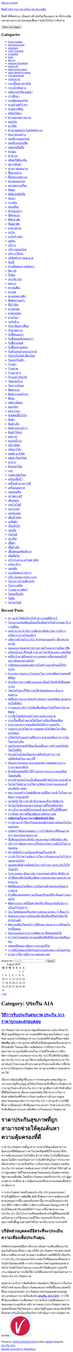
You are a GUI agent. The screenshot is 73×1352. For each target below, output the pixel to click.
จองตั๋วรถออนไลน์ (18, 138)
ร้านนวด (13, 368)
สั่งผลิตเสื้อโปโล (17, 415)
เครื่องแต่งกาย (16, 487)
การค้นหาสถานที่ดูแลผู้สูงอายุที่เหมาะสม (32, 813)
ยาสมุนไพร (14, 313)
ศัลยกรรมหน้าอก (18, 394)
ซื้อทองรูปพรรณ (17, 177)
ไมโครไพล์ (14, 602)
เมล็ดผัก (12, 521)
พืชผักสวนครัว (16, 300)
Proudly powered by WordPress (18, 1349)
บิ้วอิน (11, 274)
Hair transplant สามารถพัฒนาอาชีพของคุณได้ (34, 933)
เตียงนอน (13, 500)
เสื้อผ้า (11, 543)
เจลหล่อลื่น (14, 491)
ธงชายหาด (14, 228)
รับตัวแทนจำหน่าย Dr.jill (22, 351)
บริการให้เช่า (16, 253)
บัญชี (11, 262)
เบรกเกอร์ (14, 509)
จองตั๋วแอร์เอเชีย (18, 143)
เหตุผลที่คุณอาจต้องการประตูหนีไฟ (29, 945)
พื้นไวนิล (13, 304)
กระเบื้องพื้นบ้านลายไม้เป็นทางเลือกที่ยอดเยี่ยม (35, 720)
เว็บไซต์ (12, 534)
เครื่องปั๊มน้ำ (15, 479)
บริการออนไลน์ (17, 249)
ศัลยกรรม (14, 389)
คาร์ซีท (12, 126)
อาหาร (12, 462)
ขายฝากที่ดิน (15, 109)
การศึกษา (14, 96)
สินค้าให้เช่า (15, 432)
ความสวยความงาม (19, 117)
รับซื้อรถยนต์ (15, 343)
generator (13, 47)
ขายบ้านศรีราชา (18, 104)
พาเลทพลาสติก (17, 296)
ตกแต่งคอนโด (16, 181)
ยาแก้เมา (13, 317)
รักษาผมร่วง (15, 330)
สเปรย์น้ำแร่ (15, 440)
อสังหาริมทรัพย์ (17, 457)
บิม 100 (12, 270)
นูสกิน (11, 240)
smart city (13, 66)
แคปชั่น (12, 568)
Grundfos (13, 54)
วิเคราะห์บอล (16, 385)
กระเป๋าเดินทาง (17, 87)
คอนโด (12, 121)
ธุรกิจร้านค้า (15, 236)
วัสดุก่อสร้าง (15, 381)
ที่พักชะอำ (14, 215)
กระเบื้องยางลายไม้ (19, 83)
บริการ (12, 245)
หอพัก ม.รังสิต (16, 453)
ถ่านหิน (12, 202)
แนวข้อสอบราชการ (20, 572)
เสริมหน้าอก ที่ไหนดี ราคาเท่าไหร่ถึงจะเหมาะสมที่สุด (39, 652)
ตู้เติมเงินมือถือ (16, 194)
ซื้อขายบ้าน (15, 172)
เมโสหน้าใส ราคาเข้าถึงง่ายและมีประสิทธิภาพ (35, 801)
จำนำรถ (13, 155)
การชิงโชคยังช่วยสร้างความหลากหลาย (32, 716)
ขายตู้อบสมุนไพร (18, 100)
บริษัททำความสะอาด (20, 257)
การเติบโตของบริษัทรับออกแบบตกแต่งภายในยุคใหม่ (39, 950)
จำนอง (12, 151)
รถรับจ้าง (13, 321)
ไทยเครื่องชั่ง (15, 594)
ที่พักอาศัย (14, 219)
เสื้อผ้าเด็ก (14, 547)
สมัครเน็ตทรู (15, 402)
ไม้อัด (11, 598)
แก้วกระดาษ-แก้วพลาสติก (23, 560)
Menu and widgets (12, 27)
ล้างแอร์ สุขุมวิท (17, 377)
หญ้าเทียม (14, 445)
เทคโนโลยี (14, 504)
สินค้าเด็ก (13, 423)
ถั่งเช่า (11, 198)
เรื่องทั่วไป (14, 526)
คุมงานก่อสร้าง (17, 134)
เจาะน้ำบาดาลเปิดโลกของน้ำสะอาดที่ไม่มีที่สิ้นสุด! (37, 809)
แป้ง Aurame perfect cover (22, 577)
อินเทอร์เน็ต (15, 466)
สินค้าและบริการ (18, 428)
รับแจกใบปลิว (16, 360)
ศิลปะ (11, 398)
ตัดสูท (11, 189)
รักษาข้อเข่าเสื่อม (18, 326)
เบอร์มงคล (14, 513)
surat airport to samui (19, 72)
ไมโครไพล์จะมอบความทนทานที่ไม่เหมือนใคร (35, 805)
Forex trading (15, 41)
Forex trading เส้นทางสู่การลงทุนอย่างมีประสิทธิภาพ (38, 873)
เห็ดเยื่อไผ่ (14, 555)
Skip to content (9, 2)
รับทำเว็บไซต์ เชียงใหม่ (21, 355)
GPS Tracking (15, 51)
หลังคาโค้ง (14, 449)
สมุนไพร (13, 406)
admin (48, 1341)
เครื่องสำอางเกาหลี (19, 483)
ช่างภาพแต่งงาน (18, 168)
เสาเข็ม (12, 538)
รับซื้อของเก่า (16, 334)
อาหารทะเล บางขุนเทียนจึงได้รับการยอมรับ (34, 724)
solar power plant (17, 69)
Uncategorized (16, 75)
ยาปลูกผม (14, 309)
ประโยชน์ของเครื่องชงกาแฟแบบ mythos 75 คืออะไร (38, 911)
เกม (10, 470)
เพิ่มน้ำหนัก (15, 517)
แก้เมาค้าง (14, 564)
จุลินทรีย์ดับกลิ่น (17, 160)
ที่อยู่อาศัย (14, 223)
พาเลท (12, 292)
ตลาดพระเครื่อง (17, 185)
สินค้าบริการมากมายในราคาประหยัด (23, 9)
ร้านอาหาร (14, 372)
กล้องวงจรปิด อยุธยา (20, 92)
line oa (11, 60)
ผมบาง (12, 283)
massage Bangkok (18, 63)
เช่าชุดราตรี (15, 496)
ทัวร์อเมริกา (15, 211)
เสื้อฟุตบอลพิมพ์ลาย (19, 551)
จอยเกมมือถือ (16, 147)
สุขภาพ (12, 436)
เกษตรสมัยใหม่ (17, 474)
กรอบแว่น (14, 79)
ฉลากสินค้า (15, 164)
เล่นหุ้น (12, 530)
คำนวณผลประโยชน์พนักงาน (25, 130)
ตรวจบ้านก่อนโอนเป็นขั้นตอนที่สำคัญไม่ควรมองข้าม (39, 779)
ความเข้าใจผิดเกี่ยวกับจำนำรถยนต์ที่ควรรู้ (32, 618)
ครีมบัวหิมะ (15, 113)
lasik (10, 57)
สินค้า (11, 419)
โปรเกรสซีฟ (15, 585)
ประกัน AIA (15, 279)
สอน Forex (14, 411)
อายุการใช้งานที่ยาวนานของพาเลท (29, 954)
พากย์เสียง (14, 287)
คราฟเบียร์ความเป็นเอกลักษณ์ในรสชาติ (31, 852)
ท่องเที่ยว (13, 206)
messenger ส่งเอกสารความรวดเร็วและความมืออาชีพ (39, 648)
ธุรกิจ (11, 232)
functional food (16, 44)
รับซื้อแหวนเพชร (18, 347)
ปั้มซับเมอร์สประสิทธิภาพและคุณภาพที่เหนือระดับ (37, 839)
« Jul (3, 993)
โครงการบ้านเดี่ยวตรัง (21, 581)
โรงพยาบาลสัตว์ (17, 589)
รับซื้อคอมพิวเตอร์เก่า (21, 338)
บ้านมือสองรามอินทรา (21, 266)
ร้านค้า (12, 364)
